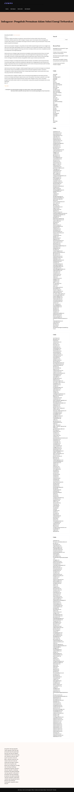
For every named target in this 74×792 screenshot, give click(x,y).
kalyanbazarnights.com (58, 381)
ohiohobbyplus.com (57, 170)
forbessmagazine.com (58, 251)
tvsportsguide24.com (57, 634)
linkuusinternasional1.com (58, 186)
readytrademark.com (57, 299)
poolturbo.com (56, 466)
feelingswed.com (56, 248)
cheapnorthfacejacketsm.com (59, 175)
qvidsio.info (55, 493)
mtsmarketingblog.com (58, 461)
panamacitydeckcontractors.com (60, 438)
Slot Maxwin (27, 9)
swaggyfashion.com (57, 447)
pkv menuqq (10, 765)
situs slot (6, 753)
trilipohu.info (55, 530)
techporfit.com (56, 346)
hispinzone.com (56, 379)
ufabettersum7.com (57, 721)
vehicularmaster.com (57, 140)
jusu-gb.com (55, 543)
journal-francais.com (57, 456)
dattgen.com (56, 236)
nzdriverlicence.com (57, 278)
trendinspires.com (57, 443)
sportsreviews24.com (57, 635)
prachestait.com (56, 467)
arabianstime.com (57, 229)
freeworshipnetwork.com (58, 219)
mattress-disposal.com (58, 644)
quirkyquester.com (57, 699)
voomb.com (55, 631)
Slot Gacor (13, 9)
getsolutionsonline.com (58, 395)
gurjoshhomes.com (57, 177)
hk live (54, 96)
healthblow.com (56, 405)
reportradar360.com (57, 445)
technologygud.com (57, 649)
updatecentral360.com (58, 662)
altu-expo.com (56, 205)
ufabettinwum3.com (57, 723)
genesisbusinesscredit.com (59, 429)
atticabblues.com (57, 230)
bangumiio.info (56, 484)
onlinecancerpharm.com (58, 641)
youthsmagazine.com (57, 606)
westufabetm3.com (57, 734)
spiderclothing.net (57, 188)
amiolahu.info (56, 477)
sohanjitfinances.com (57, 705)
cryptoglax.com (56, 169)
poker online (55, 106)
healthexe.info (56, 471)
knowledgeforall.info (57, 413)
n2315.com (55, 419)
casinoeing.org (56, 505)
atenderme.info (56, 483)
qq (53, 118)
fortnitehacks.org (56, 499)
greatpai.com (56, 217)
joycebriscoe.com (57, 147)
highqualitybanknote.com (58, 260)
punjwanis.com (56, 540)
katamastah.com (56, 663)
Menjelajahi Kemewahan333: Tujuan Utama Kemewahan (60, 49)
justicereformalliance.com (58, 168)
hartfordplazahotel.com (58, 521)
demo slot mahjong (57, 92)
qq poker (11, 770)
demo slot (55, 86)
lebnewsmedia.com (57, 183)
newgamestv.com (57, 621)
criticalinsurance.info (57, 397)
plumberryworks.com (57, 695)
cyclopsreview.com (57, 235)
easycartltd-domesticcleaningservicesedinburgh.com (60, 327)
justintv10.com (56, 457)
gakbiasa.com (56, 525)
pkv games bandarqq (57, 101)
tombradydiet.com (57, 178)
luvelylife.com (56, 432)
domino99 (55, 74)
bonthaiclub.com (56, 179)
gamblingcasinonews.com (58, 362)
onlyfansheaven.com (57, 422)
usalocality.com (56, 136)
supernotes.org (56, 660)
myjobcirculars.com (57, 371)
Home (7, 9)
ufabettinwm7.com (57, 722)
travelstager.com (57, 442)
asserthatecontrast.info (58, 482)
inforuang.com (56, 430)
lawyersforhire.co (56, 601)
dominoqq (55, 104)
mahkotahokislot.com (57, 640)
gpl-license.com (56, 253)
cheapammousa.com (57, 212)
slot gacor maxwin (14, 762)
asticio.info (55, 667)
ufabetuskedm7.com (57, 727)
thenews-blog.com (57, 290)
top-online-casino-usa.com (59, 382)
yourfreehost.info (56, 174)
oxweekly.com (56, 436)
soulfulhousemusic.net (57, 706)
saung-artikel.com (57, 593)
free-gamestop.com (57, 569)
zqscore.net (55, 665)
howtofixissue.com (57, 356)
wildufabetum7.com (57, 736)
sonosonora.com (56, 184)
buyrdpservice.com (57, 583)
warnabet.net (56, 513)
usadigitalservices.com (58, 416)
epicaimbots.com (57, 243)
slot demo (10, 757)
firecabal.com (56, 249)
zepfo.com (55, 286)
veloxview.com (56, 732)
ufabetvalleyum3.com (57, 731)
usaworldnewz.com (57, 134)
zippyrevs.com (56, 369)
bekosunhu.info (56, 486)
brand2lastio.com (57, 414)
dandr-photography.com (58, 453)
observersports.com (57, 596)
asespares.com (56, 227)
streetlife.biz (55, 508)
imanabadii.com (56, 528)
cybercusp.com (56, 322)
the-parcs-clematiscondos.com (60, 542)
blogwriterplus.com (57, 545)
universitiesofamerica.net (58, 364)
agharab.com (56, 210)
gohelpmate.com (56, 406)
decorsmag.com (56, 361)
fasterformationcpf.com (58, 579)
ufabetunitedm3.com (57, 724)
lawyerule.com (56, 458)
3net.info (55, 192)
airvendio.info (56, 470)
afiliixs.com (55, 223)
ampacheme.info (56, 478)
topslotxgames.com (57, 374)
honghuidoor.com (57, 383)
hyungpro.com (56, 613)
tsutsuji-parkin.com (57, 209)
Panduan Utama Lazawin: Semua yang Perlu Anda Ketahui (60, 53)
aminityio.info (56, 475)
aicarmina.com (56, 148)
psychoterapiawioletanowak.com (60, 696)
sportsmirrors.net (57, 623)
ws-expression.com (57, 283)
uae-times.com (56, 338)
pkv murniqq (16, 765)
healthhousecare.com (57, 256)
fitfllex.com (55, 427)
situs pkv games (56, 110)
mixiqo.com (55, 687)
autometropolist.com (57, 231)
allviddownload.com (57, 360)
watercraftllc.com (57, 221)
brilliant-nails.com (57, 452)
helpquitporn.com (57, 258)
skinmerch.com (56, 160)
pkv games (6, 748)
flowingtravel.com (57, 384)
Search (55, 36)
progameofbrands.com (58, 365)
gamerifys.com (56, 339)
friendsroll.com (56, 187)
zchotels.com (56, 284)
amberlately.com (56, 146)
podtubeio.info (56, 491)
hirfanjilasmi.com (56, 682)
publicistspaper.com (57, 306)
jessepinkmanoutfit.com (58, 575)
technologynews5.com (58, 287)
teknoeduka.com (56, 288)
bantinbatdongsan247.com (59, 552)
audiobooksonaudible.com (58, 313)
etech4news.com (57, 244)
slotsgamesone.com (57, 378)
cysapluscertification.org (58, 497)
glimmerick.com (56, 155)
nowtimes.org (56, 504)
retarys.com (55, 578)
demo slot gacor (56, 83)
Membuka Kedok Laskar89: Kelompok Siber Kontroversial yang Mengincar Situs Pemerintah (31, 91)
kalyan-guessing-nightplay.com (60, 400)
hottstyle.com (56, 262)
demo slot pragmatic (57, 84)
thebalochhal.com (57, 139)
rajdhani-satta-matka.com (59, 408)
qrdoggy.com (56, 648)
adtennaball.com (56, 390)
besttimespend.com (57, 676)
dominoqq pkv (56, 113)
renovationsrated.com (58, 300)
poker (54, 81)
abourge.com (56, 222)
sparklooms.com (56, 708)
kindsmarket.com (57, 431)
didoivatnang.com (57, 238)
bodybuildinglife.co (57, 647)
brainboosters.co (56, 144)
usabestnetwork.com (57, 574)
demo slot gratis (56, 91)
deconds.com (56, 325)
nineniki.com (55, 386)
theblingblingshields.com (58, 618)
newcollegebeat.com (57, 157)
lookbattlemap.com (57, 582)
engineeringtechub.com (58, 627)
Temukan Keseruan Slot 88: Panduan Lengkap (59, 64)
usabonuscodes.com (57, 292)
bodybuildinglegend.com (58, 451)
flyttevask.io (55, 518)
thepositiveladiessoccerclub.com (60, 213)
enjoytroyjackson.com (57, 242)
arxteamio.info (56, 670)
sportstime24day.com (58, 615)
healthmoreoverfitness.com (59, 373)
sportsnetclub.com (57, 588)
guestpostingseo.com (57, 547)
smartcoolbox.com (57, 704)
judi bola (6, 780)
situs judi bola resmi (57, 95)
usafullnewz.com (56, 131)
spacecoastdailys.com (58, 297)
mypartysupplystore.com (58, 149)
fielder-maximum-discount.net (59, 426)
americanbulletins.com (58, 226)
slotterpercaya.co (57, 702)
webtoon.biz (55, 610)
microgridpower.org (57, 686)
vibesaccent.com (56, 142)
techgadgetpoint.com (57, 632)
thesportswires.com (57, 612)
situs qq (54, 108)
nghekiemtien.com (57, 462)
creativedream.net (57, 418)
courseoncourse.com (57, 551)
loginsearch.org (56, 500)
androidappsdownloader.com (59, 403)
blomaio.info (55, 488)
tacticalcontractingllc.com (59, 709)
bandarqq (55, 100)
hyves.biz (55, 509)
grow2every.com (56, 254)
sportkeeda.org (56, 675)
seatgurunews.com (57, 191)
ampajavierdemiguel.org (58, 143)
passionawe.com (56, 691)
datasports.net (56, 625)
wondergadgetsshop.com (58, 190)
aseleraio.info (56, 666)
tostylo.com (55, 586)
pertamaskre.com (57, 556)
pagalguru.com (56, 279)
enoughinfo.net (56, 510)
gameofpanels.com (57, 401)
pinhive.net (55, 512)
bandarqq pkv (7, 782)
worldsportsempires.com (58, 661)
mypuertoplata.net (57, 353)
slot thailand (15, 753)
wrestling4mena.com (57, 412)
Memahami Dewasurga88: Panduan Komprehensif (60, 56)
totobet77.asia (56, 714)
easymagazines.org (57, 680)
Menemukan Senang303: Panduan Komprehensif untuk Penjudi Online (60, 60)
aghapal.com (56, 204)
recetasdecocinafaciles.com (59, 214)
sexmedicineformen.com (58, 700)
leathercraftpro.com (57, 684)
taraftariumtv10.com (57, 448)
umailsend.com (56, 577)
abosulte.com (56, 309)
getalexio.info (56, 671)
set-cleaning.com (57, 304)
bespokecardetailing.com (58, 197)
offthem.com (56, 343)
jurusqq (54, 75)
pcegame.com (56, 280)
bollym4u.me (56, 514)
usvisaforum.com (56, 161)
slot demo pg (56, 99)
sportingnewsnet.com (57, 614)
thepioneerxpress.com (58, 355)
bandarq (55, 93)
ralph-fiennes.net (57, 425)
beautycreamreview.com (58, 232)
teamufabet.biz (56, 357)
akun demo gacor (57, 77)
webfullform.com (56, 358)
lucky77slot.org (56, 638)
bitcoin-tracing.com (57, 315)
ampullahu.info (56, 479)
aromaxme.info (56, 480)
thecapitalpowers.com (58, 710)
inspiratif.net (55, 340)
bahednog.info (56, 553)
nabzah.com (55, 391)
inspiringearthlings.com (58, 265)
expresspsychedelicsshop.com (59, 245)
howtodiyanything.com (58, 264)
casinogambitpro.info (57, 548)
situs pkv (55, 82)
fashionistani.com (56, 247)
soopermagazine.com (57, 296)
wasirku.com (55, 464)
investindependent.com (58, 266)
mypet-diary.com (57, 435)
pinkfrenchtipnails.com (58, 619)
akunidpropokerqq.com (58, 196)
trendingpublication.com (58, 717)
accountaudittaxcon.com (58, 673)
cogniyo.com (56, 679)
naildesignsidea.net (57, 216)
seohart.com (56, 302)
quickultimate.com (57, 697)
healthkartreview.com (58, 257)
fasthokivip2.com (56, 595)
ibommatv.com (56, 344)
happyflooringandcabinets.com (60, 645)
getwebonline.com (57, 421)
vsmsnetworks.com (57, 342)
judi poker (55, 79)
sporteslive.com (56, 617)
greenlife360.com (57, 349)
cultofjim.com (56, 153)
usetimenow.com (56, 404)
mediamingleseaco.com (58, 460)
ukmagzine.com (56, 571)
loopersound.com (57, 165)
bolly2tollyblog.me (57, 515)
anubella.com (56, 312)
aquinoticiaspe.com (57, 599)
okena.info (55, 195)
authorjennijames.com (58, 206)
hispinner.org (56, 396)
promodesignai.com (57, 305)
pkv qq (54, 112)
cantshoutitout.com (57, 351)
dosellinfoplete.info (57, 490)
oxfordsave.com (56, 591)
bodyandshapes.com (57, 317)
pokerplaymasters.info (58, 549)
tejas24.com (55, 465)
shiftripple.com (56, 701)
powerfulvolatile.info (57, 492)
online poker (15, 773)
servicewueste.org (57, 368)
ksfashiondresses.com (57, 654)
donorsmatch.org (57, 502)
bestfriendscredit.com (58, 199)
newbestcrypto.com (57, 590)
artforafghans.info (57, 469)
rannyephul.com (56, 444)
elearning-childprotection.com (59, 410)
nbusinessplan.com (57, 348)
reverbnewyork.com (57, 159)
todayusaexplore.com (57, 135)
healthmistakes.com (57, 653)
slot (8, 85)
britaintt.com (56, 323)
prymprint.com (56, 674)
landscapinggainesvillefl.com (59, 269)
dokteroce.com (56, 454)
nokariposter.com (57, 399)
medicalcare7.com (57, 388)
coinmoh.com (56, 234)
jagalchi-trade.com (57, 164)
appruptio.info (56, 531)
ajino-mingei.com (56, 173)
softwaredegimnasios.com (58, 295)
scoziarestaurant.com (57, 301)
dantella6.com (56, 377)
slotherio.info (56, 496)
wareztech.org (56, 573)
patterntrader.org (57, 656)
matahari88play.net (57, 604)
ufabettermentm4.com (58, 719)
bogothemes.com (57, 171)
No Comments (17, 35)
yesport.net (55, 584)
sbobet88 (55, 78)
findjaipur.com (56, 152)
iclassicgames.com (57, 592)
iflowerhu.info (56, 526)
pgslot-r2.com (56, 282)
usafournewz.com (57, 138)
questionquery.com (57, 449)
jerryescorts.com (56, 628)
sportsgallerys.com (57, 622)
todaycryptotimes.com (58, 291)
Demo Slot (20, 9)
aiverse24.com (56, 310)
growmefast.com (56, 639)
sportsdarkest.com (57, 609)
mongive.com (56, 392)
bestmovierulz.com (57, 162)
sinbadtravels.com (57, 570)
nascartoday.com (57, 275)
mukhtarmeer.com (57, 274)
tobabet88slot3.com (57, 711)
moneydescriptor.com (58, 605)
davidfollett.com (56, 156)
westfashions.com (57, 439)
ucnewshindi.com (56, 564)
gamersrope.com (57, 566)
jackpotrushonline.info (57, 562)
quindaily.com (56, 308)
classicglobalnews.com (58, 321)
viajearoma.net (56, 208)
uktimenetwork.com (57, 133)
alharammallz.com (57, 225)
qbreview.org (56, 366)
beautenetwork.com (57, 314)
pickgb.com (55, 652)
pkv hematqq (8, 767)
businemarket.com (57, 603)
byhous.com (55, 519)
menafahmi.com (56, 273)
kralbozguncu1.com (57, 267)
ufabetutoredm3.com (57, 728)
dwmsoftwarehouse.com (58, 240)
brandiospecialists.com (58, 387)
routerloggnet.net (57, 375)
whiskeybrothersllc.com (58, 735)
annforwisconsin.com (57, 151)
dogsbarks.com (56, 239)
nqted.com (55, 277)
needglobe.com (56, 688)
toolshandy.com (56, 440)
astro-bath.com (56, 203)
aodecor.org (55, 501)
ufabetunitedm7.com (57, 726)
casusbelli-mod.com (57, 181)
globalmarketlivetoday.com (59, 252)
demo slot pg (56, 87)
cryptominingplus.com (58, 597)
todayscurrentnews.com (58, 713)
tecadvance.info (56, 474)
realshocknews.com (57, 651)
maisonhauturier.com (57, 270)
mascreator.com (56, 271)
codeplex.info (56, 194)
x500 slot (9, 756)
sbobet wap (7, 779)
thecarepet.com (56, 544)
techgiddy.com (56, 560)
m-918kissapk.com (57, 522)
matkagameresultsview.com (59, 394)
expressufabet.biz (57, 352)
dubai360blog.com (57, 636)
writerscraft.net (56, 409)
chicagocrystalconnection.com (59, 527)
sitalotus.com (56, 658)
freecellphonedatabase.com (59, 565)
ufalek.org (55, 643)
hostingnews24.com (57, 261)
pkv (54, 103)
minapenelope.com (57, 166)
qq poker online (11, 750)
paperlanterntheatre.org (58, 218)
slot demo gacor (56, 90)
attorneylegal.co (56, 630)
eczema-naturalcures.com (59, 201)
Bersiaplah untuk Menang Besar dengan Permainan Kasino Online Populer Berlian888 (23, 89)
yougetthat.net (56, 587)
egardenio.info (56, 669)
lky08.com (55, 423)
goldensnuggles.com (57, 580)
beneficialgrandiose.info (58, 487)
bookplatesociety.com (58, 182)
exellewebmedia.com (57, 568)
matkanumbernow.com (58, 370)
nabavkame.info (56, 523)
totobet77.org (56, 715)
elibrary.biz (55, 200)
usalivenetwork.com (57, 561)
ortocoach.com (56, 689)
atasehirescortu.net (57, 626)
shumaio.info (55, 495)
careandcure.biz (56, 678)
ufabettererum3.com (57, 718)
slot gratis (55, 88)
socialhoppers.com (57, 417)
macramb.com (56, 434)
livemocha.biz (56, 506)
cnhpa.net (55, 657)
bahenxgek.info (56, 555)
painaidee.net (56, 608)
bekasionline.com (56, 347)
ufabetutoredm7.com (57, 730)
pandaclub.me (56, 517)
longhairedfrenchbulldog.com (59, 600)
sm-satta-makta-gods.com (59, 293)
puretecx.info (56, 473)
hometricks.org (56, 683)
